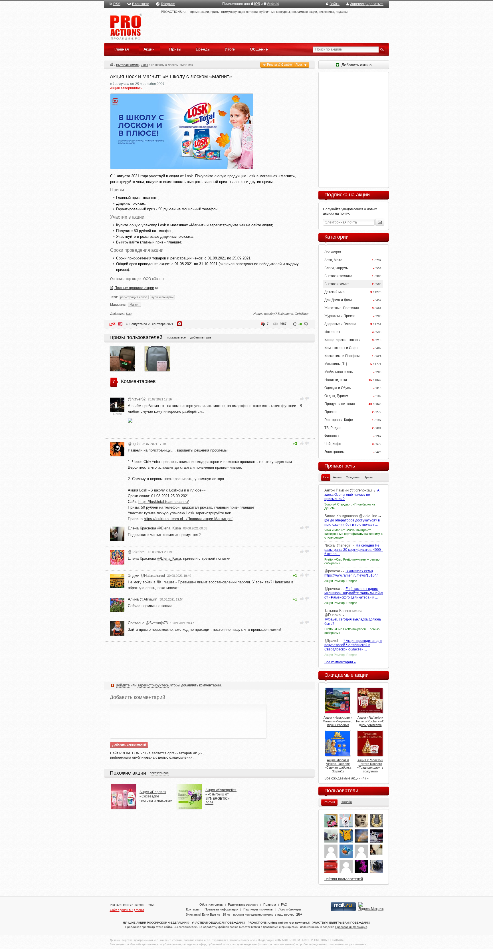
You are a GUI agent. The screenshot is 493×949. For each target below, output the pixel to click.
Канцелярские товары (342, 340)
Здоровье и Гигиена (340, 324)
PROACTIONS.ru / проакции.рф (125, 27)
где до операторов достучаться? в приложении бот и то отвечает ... (352, 522)
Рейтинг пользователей (343, 879)
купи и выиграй (162, 297)
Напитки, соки (335, 380)
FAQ (284, 904)
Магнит (135, 304)
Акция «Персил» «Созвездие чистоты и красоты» (156, 796)
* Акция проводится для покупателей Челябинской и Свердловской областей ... (353, 645)
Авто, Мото (333, 260)
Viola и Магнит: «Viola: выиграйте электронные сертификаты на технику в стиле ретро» (353, 533)
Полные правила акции (134, 288)
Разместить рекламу (243, 904)
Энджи (146, 575)
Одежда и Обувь (337, 388)
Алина (142, 599)
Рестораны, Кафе (338, 420)
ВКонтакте (140, 4)
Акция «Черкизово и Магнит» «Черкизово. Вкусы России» (338, 721)
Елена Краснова (154, 528)
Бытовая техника (338, 276)
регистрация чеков (133, 297)
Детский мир (334, 292)
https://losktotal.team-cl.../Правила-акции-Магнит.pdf (188, 519)
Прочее (330, 412)
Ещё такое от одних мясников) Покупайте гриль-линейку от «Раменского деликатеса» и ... (353, 593)
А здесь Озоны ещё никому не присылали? (351, 494)
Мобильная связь (338, 372)
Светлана (148, 623)
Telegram (168, 4)
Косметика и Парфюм (341, 356)
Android (273, 4)
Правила (269, 904)
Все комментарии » (340, 662)
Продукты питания (339, 404)
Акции (112, 64)
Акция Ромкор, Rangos (340, 581)
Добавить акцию (355, 65)
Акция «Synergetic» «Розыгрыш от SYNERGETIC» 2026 (221, 796)
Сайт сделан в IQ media (127, 910)
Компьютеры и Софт (341, 348)
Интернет (332, 332)
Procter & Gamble (279, 64)
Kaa (129, 313)
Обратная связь (211, 904)
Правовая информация (221, 909)
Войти (335, 4)
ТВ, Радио (332, 428)
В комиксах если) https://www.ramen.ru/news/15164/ (350, 573)
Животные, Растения (341, 308)
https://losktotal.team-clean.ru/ (163, 501)
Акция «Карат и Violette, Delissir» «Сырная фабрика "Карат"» (338, 765)
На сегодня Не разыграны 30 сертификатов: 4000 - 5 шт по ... (353, 549)
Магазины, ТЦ (335, 364)
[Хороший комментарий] (302, 398)
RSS (116, 4)
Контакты (192, 909)
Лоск (299, 64)
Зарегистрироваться (366, 4)
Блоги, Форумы (336, 268)
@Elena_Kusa (169, 558)
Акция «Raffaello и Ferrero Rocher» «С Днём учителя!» (370, 721)
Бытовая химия (127, 65)
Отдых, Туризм (336, 396)
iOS (257, 4)
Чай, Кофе (332, 444)
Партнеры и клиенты (258, 909)
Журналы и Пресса (339, 316)
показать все (176, 337)
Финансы (331, 436)
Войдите (123, 685)
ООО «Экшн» (154, 279)
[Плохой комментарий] (307, 398)
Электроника (334, 452)
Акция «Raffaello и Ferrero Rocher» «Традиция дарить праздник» (370, 765)
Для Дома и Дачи (338, 300)
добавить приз (200, 337)
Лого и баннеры (289, 909)
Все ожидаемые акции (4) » (346, 778)
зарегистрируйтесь (153, 685)
